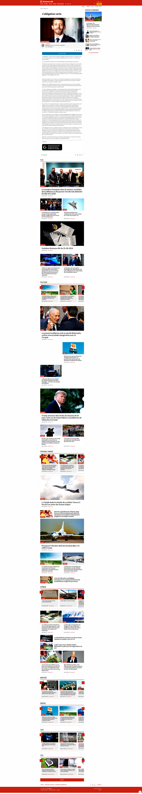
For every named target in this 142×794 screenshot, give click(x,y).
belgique (61, 598)
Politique (50, 4)
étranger (80, 741)
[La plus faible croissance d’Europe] (68, 590)
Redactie (95, 27)
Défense (64, 209)
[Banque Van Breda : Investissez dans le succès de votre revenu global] (87, 47)
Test (96, 6)
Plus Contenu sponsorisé (95, 52)
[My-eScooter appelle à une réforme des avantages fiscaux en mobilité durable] (87, 43)
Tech (92, 6)
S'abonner (99, 3)
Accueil (41, 8)
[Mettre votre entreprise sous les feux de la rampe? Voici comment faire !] (87, 39)
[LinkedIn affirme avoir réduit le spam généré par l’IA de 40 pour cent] (49, 733)
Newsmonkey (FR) (52, 790)
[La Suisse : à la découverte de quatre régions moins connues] (93, 12)
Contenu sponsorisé (45, 41)
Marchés (54, 4)
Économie (46, 4)
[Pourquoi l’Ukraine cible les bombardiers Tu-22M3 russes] (62, 519)
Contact (42, 784)
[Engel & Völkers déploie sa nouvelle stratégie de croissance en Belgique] (87, 30)
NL (101, 1)
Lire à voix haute (62, 53)
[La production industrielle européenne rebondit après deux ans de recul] (73, 425)
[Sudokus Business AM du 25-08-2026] (62, 221)
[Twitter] (93, 784)
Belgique (41, 4)
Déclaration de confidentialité (61, 784)
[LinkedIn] (95, 784)
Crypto (100, 6)
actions (43, 689)
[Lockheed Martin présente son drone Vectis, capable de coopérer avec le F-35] (46, 635)
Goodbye (58, 790)
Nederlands (99, 784)
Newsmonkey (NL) (44, 790)
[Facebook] (91, 784)
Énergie (84, 6)
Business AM (51, 195)
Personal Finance (60, 4)
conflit (42, 330)
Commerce (43, 412)
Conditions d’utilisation (49, 784)
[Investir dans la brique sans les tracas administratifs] (49, 590)
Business (42, 186)
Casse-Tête (43, 245)
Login (98, 1)
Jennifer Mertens (51, 774)
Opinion (88, 6)
